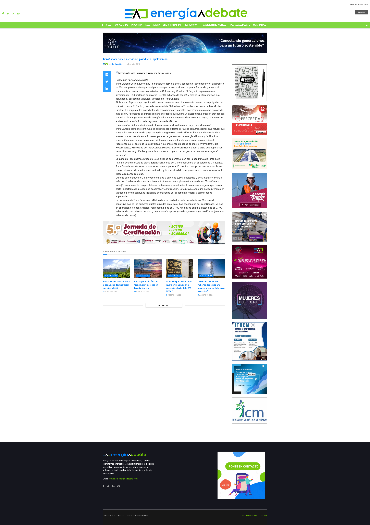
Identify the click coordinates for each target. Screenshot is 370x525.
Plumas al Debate (240, 25)
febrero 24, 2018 (133, 64)
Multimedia (259, 25)
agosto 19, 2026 (174, 295)
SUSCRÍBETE (361, 12)
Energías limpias (172, 25)
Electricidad (152, 25)
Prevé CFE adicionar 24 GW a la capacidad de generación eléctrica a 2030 (116, 284)
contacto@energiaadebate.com (123, 479)
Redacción (117, 64)
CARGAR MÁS (164, 305)
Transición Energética (213, 25)
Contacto (263, 515)
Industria (136, 25)
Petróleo (106, 25)
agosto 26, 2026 (110, 292)
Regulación (191, 25)
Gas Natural (121, 25)
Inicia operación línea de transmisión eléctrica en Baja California (146, 284)
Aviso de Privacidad (248, 515)
